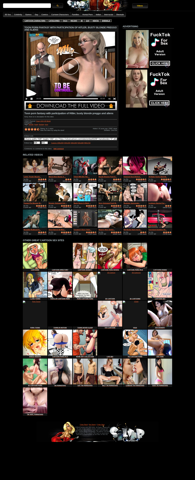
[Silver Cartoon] (97, 5)
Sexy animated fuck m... (108, 203)
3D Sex (8, 15)
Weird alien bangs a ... (57, 177)
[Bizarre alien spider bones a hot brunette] (110, 227)
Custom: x (57, 143)
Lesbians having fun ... (157, 203)
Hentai (96, 21)
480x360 (74, 143)
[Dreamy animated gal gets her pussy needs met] (60, 201)
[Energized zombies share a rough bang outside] (160, 227)
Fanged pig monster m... (33, 203)
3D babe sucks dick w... (158, 177)
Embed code (28, 136)
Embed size (28, 143)
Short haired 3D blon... (57, 229)
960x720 (87, 143)
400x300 (67, 143)
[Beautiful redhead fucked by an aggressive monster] (35, 227)
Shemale (120, 15)
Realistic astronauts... (132, 203)
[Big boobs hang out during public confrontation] (135, 227)
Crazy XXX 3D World (43, 121)
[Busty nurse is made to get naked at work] (85, 201)
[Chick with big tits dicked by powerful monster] (85, 174)
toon (46, 124)
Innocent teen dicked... (132, 177)
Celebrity (18, 15)
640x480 (81, 143)
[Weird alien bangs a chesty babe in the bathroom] (60, 174)
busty (36, 124)
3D (82, 21)
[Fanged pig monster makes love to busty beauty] (35, 201)
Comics (44, 15)
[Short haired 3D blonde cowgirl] (60, 227)
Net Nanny (92, 424)
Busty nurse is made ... (82, 203)
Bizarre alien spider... (107, 229)
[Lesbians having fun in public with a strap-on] (160, 201)
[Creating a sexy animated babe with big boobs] (85, 227)
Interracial (108, 15)
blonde (31, 124)
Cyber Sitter (101, 424)
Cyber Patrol (84, 424)
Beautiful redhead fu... (32, 229)
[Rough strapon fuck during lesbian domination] (110, 174)
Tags (65, 21)
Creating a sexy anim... (82, 229)
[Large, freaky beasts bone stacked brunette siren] (35, 174)
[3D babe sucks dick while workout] (160, 174)
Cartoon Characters (60, 15)
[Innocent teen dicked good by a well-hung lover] (135, 174)
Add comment (58, 148)
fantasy (41, 124)
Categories (54, 21)
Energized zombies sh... (158, 229)
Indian (98, 15)
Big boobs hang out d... (133, 229)
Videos (140, 6)
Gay (36, 15)
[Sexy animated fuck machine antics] (110, 201)
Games (28, 15)
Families (75, 15)
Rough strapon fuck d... (108, 177)
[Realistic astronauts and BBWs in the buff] (135, 201)
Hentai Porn (87, 15)
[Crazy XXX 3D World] (70, 110)
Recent (74, 21)
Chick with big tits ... (82, 177)
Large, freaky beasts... (32, 177)
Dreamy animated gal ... (58, 203)
